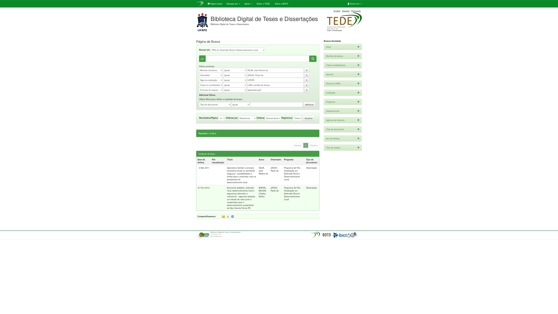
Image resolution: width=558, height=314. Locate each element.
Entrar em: (354, 3)
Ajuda (247, 3)
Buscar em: (204, 49)
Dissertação (311, 167)
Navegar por (233, 3)
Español (345, 10)
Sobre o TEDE (263, 3)
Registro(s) (287, 117)
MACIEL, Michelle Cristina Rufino (263, 192)
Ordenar (261, 117)
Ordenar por (232, 117)
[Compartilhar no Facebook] (233, 216)
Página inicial (216, 3)
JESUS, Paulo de (275, 169)
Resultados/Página (208, 117)
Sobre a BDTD (281, 3)
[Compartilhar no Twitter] (228, 216)
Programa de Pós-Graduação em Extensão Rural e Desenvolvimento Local (292, 173)
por (202, 58)
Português (356, 10)
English (337, 10)
